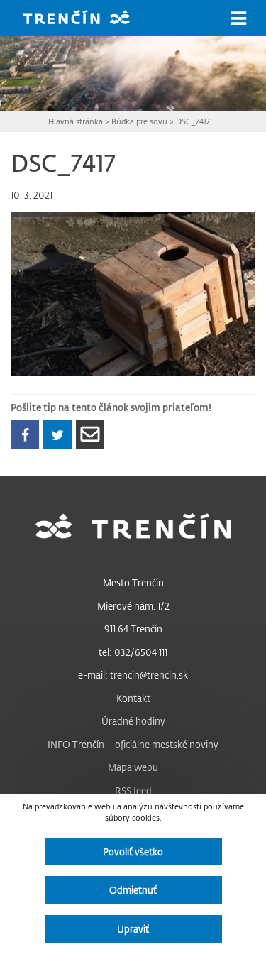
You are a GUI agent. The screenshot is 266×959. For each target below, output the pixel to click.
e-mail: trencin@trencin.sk (133, 675)
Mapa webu (133, 767)
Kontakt (133, 698)
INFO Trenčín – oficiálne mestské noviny (133, 744)
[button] (238, 18)
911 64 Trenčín (133, 629)
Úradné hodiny (133, 721)
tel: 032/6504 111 (133, 652)
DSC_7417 (193, 121)
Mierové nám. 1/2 (133, 606)
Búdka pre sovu (139, 121)
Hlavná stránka (75, 121)
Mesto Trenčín (133, 582)
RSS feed (133, 790)
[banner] (87, 19)
